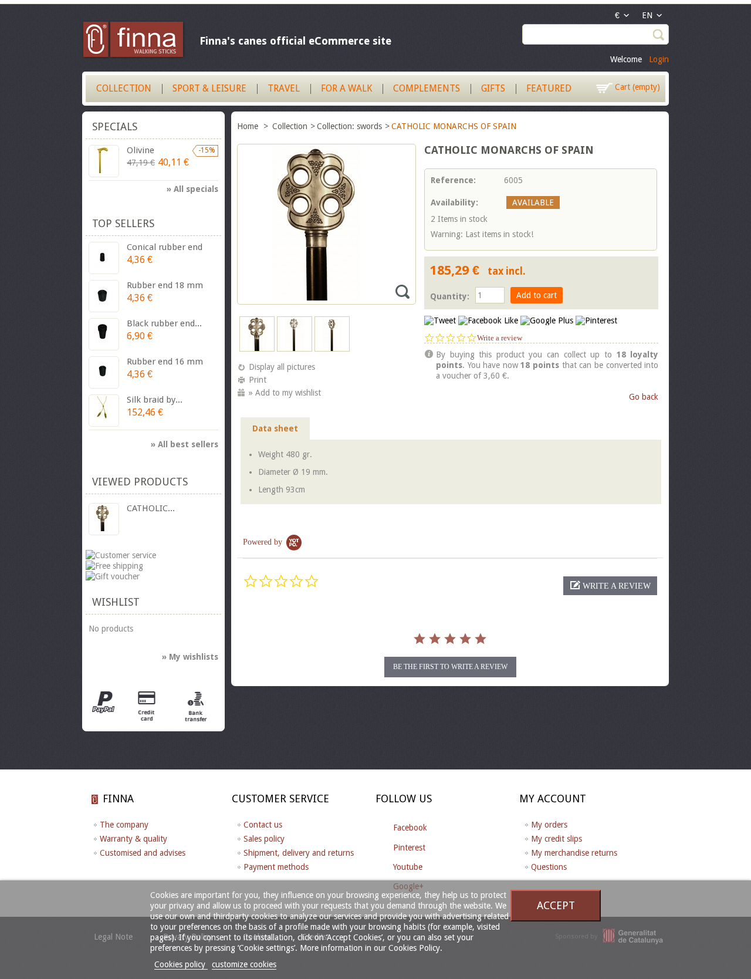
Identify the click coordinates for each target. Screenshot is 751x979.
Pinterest (409, 847)
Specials (114, 126)
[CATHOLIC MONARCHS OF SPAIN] (257, 348)
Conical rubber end (164, 247)
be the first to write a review (450, 667)
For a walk (346, 88)
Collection (123, 88)
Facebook (410, 827)
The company (124, 824)
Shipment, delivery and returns (298, 853)
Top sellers (123, 223)
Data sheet (275, 428)
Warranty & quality (133, 838)
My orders (549, 824)
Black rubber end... (164, 323)
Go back (643, 396)
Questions (549, 867)
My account (552, 798)
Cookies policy (181, 964)
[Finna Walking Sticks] (133, 41)
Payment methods (276, 867)
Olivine (140, 150)
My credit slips (556, 838)
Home (249, 126)
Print (257, 379)
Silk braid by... (154, 399)
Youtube (407, 867)
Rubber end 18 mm (165, 285)
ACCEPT (556, 905)
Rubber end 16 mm (165, 361)
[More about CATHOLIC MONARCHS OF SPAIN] (104, 519)
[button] (610, 585)
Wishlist (116, 602)
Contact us (262, 824)
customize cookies (244, 964)
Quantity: (449, 296)
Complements (426, 88)
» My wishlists (190, 656)
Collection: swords (349, 126)
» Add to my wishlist (285, 392)
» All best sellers (184, 444)
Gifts (493, 88)
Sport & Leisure (209, 88)
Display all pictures (282, 367)
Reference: (453, 180)
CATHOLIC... (151, 508)
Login (659, 59)
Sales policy (264, 838)
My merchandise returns (574, 853)
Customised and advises (142, 853)
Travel (284, 88)
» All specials (192, 189)
